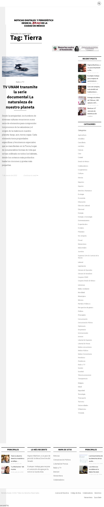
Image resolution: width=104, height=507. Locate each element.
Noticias (56, 456)
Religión (81, 383)
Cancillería (81, 142)
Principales (82, 315)
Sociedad (81, 371)
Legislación (82, 266)
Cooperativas (82, 170)
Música (80, 300)
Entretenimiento (83, 220)
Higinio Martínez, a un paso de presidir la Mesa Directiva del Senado (38, 458)
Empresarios (82, 330)
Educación (81, 202)
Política (80, 311)
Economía (81, 198)
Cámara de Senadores (85, 274)
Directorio (98, 493)
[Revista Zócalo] (33, 23)
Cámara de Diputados (85, 270)
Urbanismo (82, 409)
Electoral (81, 209)
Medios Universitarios (85, 354)
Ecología (81, 194)
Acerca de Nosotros (62, 493)
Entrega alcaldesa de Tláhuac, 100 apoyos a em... (93, 100)
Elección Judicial (84, 205)
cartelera (81, 146)
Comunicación (82, 319)
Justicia (81, 251)
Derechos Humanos (85, 191)
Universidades (83, 405)
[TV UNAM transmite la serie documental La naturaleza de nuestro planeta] (20, 76)
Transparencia (82, 379)
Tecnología (81, 394)
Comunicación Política (85, 323)
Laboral (80, 262)
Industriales (82, 248)
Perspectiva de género (85, 307)
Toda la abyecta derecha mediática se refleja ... (17, 458)
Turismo (81, 402)
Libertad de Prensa (84, 344)
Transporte (82, 398)
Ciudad (80, 157)
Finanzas (81, 232)
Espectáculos (83, 224)
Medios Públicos (83, 350)
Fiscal (80, 240)
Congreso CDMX (83, 277)
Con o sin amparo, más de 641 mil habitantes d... (93, 89)
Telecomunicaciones (84, 375)
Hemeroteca (82, 244)
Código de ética (76, 493)
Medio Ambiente (83, 289)
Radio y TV (20, 82)
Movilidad (81, 292)
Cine (79, 154)
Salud (80, 387)
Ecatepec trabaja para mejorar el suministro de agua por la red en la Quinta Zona (38, 469)
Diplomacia (81, 326)
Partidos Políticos (84, 304)
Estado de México (83, 161)
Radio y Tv (57, 467)
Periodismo (81, 358)
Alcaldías (81, 139)
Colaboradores (83, 166)
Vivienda (81, 413)
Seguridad (81, 390)
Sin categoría (82, 236)
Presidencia (81, 361)
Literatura (81, 285)
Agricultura (82, 135)
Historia (80, 178)
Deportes (81, 182)
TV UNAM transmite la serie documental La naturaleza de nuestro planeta (20, 97)
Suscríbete (97, 497)
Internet (80, 337)
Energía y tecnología (85, 217)
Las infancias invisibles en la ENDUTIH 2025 (94, 469)
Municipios (82, 296)
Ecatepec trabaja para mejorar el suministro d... (93, 78)
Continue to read (30, 175)
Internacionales (83, 333)
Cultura (80, 173)
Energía (80, 213)
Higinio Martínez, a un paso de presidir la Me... (93, 67)
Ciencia (80, 150)
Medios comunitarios (85, 347)
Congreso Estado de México (86, 281)
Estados (81, 228)
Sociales (80, 368)
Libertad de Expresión (85, 340)
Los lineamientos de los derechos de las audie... (96, 458)
